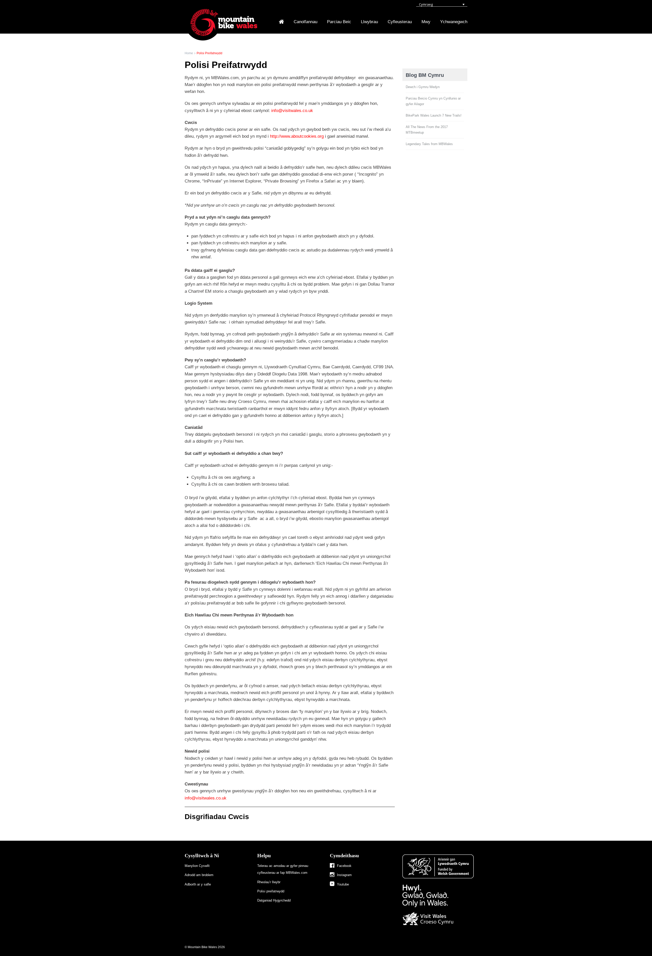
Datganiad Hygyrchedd (274, 900)
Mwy (426, 21)
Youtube (343, 884)
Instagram (344, 875)
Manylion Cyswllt (197, 866)
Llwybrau (369, 21)
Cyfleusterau (400, 21)
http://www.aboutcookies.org (297, 136)
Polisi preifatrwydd (270, 891)
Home (189, 53)
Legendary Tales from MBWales (429, 144)
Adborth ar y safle (198, 884)
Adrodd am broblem (199, 875)
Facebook (344, 866)
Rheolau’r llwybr (268, 882)
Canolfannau (305, 21)
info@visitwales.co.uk (292, 110)
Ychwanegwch (453, 21)
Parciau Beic (339, 21)
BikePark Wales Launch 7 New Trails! (433, 115)
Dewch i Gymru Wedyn (423, 87)
